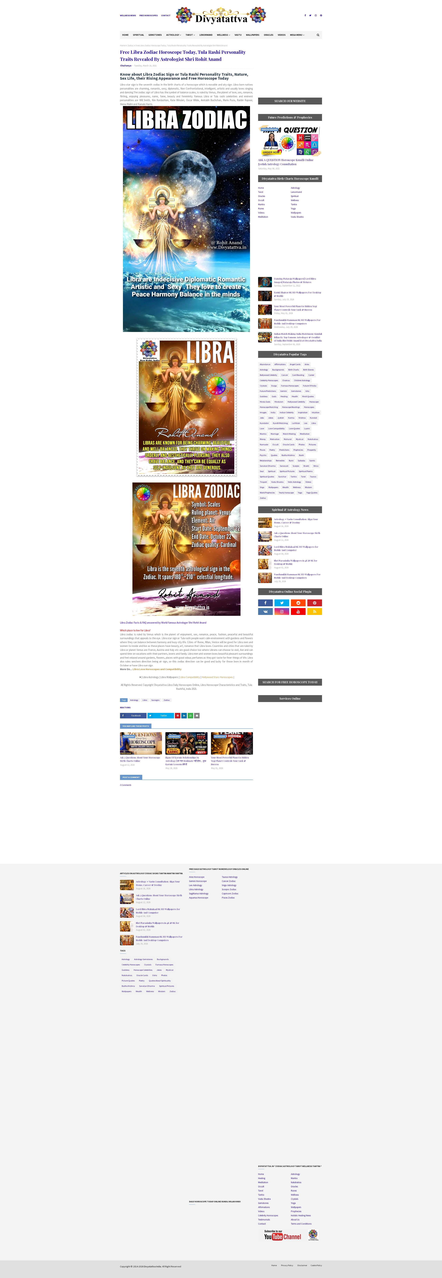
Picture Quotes (128, 980)
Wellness (295, 200)
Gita (307, 391)
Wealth (285, 487)
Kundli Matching (280, 423)
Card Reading (298, 375)
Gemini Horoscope (197, 881)
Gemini (283, 391)
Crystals (263, 385)
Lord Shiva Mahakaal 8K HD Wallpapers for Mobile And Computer (296, 548)
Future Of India (309, 385)
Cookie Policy (316, 1265)
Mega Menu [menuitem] (296, 34)
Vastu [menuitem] (238, 34)
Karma (291, 417)
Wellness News (128, 15)
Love (262, 428)
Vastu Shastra (297, 216)
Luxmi (307, 428)
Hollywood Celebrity (296, 401)
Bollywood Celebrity (268, 375)
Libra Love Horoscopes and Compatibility (157, 669)
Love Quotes (294, 428)
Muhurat (288, 439)
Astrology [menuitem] (172, 34)
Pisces (262, 450)
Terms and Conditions (301, 1223)
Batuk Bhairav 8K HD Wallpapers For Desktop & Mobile (297, 294)
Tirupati (263, 482)
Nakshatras (313, 439)
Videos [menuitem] (282, 34)
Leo (305, 423)
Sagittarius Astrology (198, 893)
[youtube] (298, 611)
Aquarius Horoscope (198, 897)
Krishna (302, 417)
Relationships (266, 460)
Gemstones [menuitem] (155, 34)
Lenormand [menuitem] (206, 34)
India (273, 412)
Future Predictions (268, 391)
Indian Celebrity (287, 412)
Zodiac (130, 45)
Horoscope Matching (269, 407)
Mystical (299, 439)
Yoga (293, 208)
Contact (165, 15)
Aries (307, 364)
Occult (261, 200)
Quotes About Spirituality (160, 980)
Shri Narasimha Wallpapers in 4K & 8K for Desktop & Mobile (295, 562)
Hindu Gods (265, 401)
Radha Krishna (288, 455)
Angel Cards (295, 364)
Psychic (263, 455)
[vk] (265, 611)
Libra (145, 700)
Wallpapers (296, 212)
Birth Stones (308, 369)
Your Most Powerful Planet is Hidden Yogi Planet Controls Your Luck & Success (230, 761)
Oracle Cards (288, 444)
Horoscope (314, 401)
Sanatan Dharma (268, 466)
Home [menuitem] (125, 34)
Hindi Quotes (308, 396)
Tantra (294, 204)
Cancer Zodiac (229, 881)
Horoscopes (309, 407)
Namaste (264, 444)
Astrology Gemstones (143, 959)
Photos (302, 444)
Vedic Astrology (294, 482)
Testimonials (264, 1219)
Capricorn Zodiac (230, 893)
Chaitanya (125, 65)
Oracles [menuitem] (268, 34)
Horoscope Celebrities (143, 970)
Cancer (284, 375)
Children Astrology (302, 380)
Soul (262, 471)
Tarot (260, 192)
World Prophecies (267, 492)
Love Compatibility (276, 428)
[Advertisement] (290, 68)
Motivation (275, 439)
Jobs (262, 417)
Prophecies (298, 450)
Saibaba (301, 460)
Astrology (134, 700)
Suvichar (282, 476)
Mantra (261, 204)
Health (295, 396)
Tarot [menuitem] (189, 34)
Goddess (263, 396)
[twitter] (310, 15)
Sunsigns (155, 700)
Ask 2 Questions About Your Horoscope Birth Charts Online (140, 759)
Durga (274, 385)
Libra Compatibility (190, 677)
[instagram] (316, 15)
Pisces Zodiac (228, 897)
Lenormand (296, 192)
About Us (295, 1219)
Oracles (261, 196)
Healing (284, 396)
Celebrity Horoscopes (269, 380)
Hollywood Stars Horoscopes (217, 677)
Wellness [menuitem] (222, 34)
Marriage (275, 433)
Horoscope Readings (291, 407)
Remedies (280, 460)
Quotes (274, 455)
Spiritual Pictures (287, 471)
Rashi (301, 455)
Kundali (313, 417)
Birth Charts (293, 369)
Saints (312, 460)
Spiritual (295, 196)
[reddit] (298, 602)
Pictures (312, 444)
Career (311, 375)
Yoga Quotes (311, 492)
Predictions (284, 450)
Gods (274, 396)
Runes (261, 208)
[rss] (314, 611)
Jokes (270, 417)
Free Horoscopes (148, 15)
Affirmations (280, 364)
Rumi (291, 460)
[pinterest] (320, 15)
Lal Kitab (296, 423)
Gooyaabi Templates (174, 1273)
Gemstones (296, 391)
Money (263, 439)
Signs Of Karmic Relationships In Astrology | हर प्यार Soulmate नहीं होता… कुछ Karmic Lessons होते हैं (185, 761)
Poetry (272, 450)
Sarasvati (284, 466)
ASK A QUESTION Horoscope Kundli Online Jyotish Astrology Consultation (285, 162)
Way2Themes (144, 1273)
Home (122, 45)
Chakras (286, 380)
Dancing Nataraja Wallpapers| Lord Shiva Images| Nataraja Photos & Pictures (295, 280)
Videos (261, 212)
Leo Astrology (195, 885)
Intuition (315, 412)
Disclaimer (302, 1265)
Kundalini (264, 423)
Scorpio (296, 466)
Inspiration (303, 412)
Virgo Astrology (229, 885)
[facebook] (305, 15)
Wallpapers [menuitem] (252, 34)
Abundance (265, 364)
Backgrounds (278, 369)
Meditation (263, 216)
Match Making (289, 433)
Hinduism (279, 401)
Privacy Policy (287, 1265)
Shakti (306, 466)
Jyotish (280, 417)
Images (263, 412)
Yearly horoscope (286, 492)
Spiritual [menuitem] (138, 34)
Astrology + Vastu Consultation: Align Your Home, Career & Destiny (296, 521)
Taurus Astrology (230, 877)
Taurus (313, 476)
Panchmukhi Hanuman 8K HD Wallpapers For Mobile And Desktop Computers (297, 322)
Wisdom (308, 487)
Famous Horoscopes (290, 385)
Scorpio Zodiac (229, 889)
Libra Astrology (196, 889)
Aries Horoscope (196, 877)
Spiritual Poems (306, 471)
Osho (154, 975)
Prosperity (311, 450)
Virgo (262, 487)
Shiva (315, 466)
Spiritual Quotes (267, 476)
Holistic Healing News (301, 1215)
